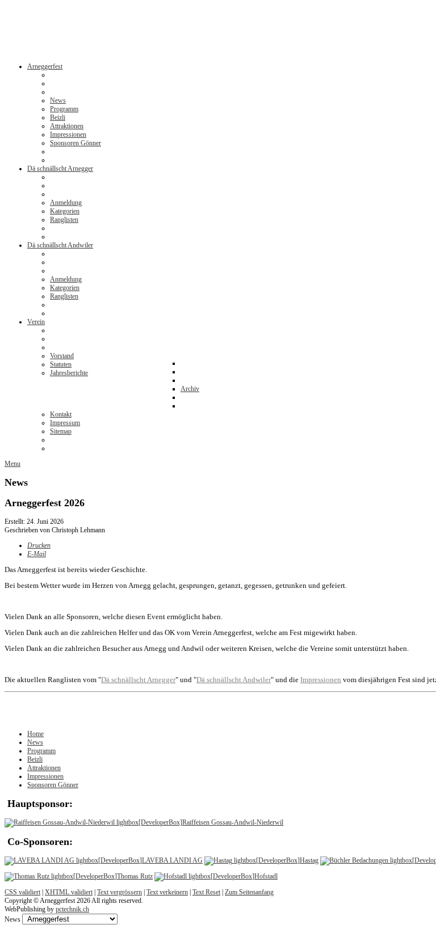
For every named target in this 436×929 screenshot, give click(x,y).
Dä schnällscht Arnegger (138, 679)
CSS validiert (22, 892)
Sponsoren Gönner (52, 785)
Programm (41, 751)
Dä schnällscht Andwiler (233, 679)
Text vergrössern (119, 892)
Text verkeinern (167, 892)
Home (35, 734)
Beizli (35, 759)
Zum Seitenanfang (249, 892)
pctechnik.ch (72, 909)
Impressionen (45, 776)
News (35, 742)
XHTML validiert (69, 892)
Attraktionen (44, 768)
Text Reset (206, 892)
